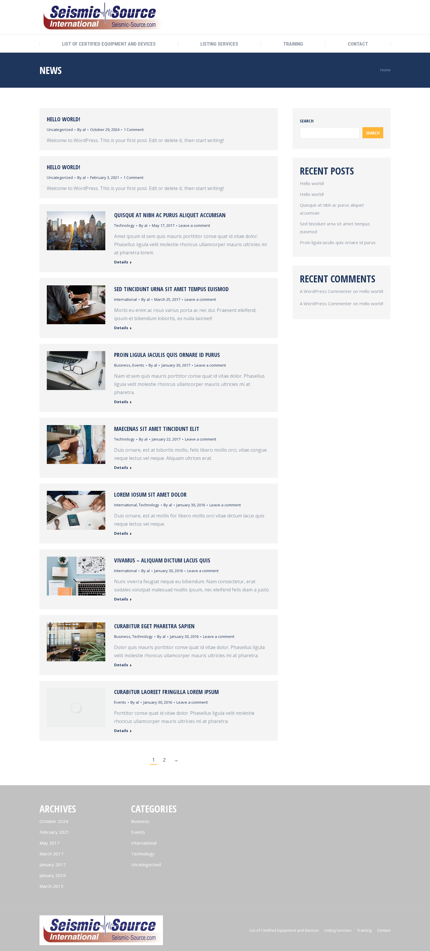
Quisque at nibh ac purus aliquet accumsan (170, 215)
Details (121, 262)
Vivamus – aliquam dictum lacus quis (162, 560)
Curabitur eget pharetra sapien (154, 626)
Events (138, 365)
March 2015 (51, 886)
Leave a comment (194, 225)
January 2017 (52, 864)
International (125, 299)
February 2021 (54, 832)
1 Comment (134, 129)
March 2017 (51, 854)
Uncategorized (60, 129)
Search (307, 121)
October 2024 (53, 821)
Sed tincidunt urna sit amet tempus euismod (171, 289)
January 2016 (52, 875)
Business (122, 365)
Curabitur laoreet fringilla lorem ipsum (166, 692)
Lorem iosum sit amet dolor (150, 494)
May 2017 (49, 843)
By (81, 129)
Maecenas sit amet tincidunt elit (156, 429)
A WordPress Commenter (326, 291)
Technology (124, 225)
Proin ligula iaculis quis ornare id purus (167, 355)
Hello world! (63, 119)
